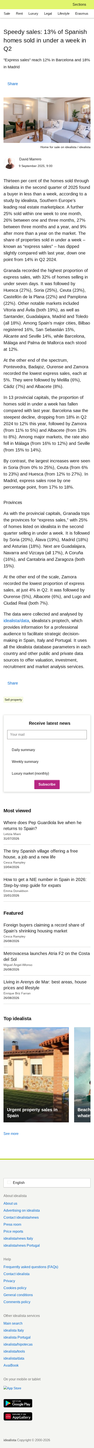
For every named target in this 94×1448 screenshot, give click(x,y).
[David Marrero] (9, 163)
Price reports (13, 1231)
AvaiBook (11, 1365)
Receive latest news (49, 723)
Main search (13, 1323)
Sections (79, 4)
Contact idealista (16, 1274)
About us (10, 1203)
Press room (12, 1224)
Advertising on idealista (21, 1210)
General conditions (18, 1295)
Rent (19, 13)
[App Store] (17, 1390)
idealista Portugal (17, 1337)
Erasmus (81, 13)
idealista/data (13, 1358)
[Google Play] (17, 1404)
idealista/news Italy (18, 1238)
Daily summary (23, 750)
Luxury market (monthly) (30, 773)
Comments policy (16, 1302)
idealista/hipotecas (18, 1344)
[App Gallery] (17, 1417)
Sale (7, 13)
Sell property (13, 699)
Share (12, 84)
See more (11, 1134)
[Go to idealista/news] (9, 5)
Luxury (33, 13)
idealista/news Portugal (21, 1245)
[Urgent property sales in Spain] (36, 1074)
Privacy (9, 1281)
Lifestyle (64, 13)
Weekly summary (25, 761)
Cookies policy (14, 1288)
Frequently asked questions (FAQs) (30, 1267)
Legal (48, 13)
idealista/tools (14, 1351)
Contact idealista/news (21, 1217)
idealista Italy (13, 1330)
